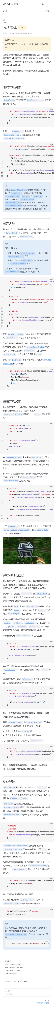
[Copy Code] (49, 111)
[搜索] (43, 4)
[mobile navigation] (50, 4)
